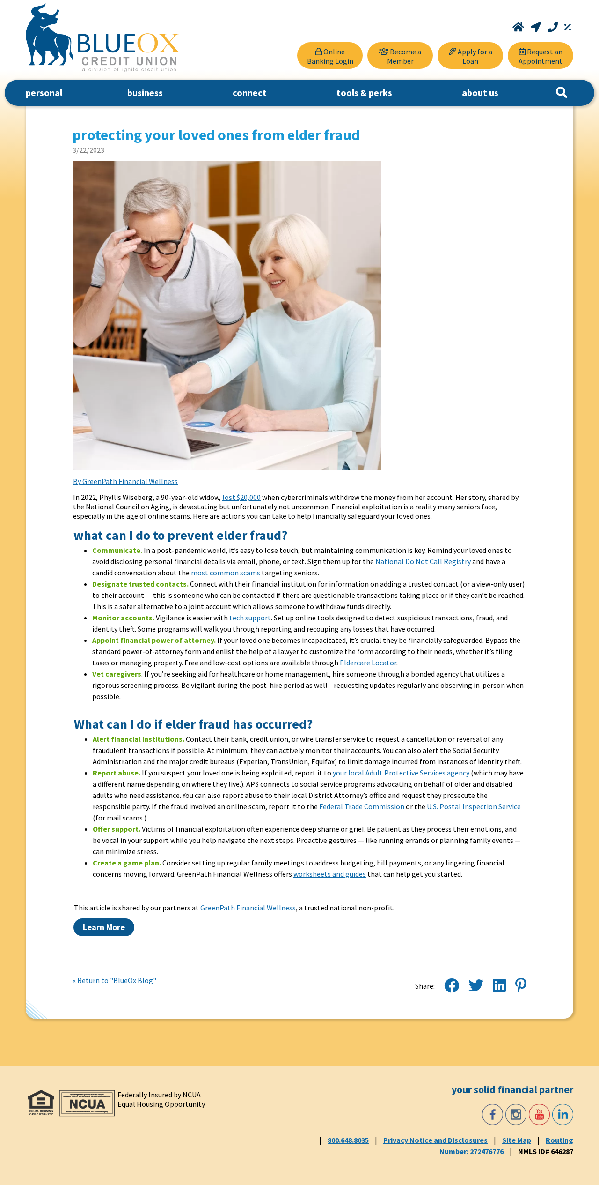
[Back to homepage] (103, 37)
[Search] (561, 93)
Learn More (104, 927)
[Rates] (567, 27)
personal (44, 92)
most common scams (225, 572)
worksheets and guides (329, 874)
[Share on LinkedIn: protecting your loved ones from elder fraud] (499, 985)
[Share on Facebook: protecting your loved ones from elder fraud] (451, 985)
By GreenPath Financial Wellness (125, 481)
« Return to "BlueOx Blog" (114, 980)
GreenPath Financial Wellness (248, 907)
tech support (250, 617)
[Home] (519, 27)
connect (250, 92)
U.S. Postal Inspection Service (474, 806)
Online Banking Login (330, 56)
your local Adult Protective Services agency (401, 772)
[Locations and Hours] (537, 27)
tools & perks (364, 92)
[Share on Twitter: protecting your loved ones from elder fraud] (475, 985)
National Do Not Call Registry (423, 561)
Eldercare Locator (368, 662)
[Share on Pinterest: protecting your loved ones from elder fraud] (520, 985)
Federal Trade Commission (361, 806)
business (145, 92)
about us (480, 92)
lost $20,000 (241, 497)
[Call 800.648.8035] (554, 27)
